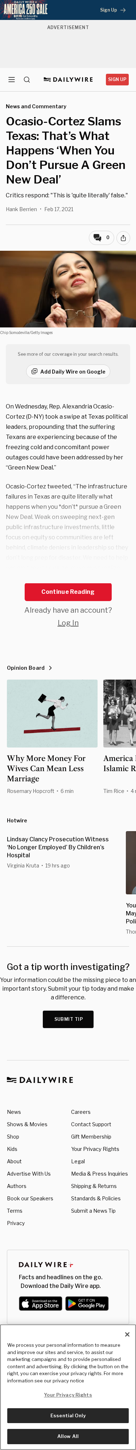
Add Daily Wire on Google (73, 371)
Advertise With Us (29, 1174)
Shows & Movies (27, 1124)
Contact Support (91, 1124)
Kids (12, 1149)
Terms (14, 1211)
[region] (68, 1387)
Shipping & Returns (94, 1186)
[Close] (127, 1334)
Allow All (68, 1436)
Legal (78, 1161)
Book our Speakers (30, 1198)
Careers (81, 1112)
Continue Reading (67, 591)
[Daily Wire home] (68, 80)
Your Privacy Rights (95, 1149)
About (14, 1161)
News (14, 1112)
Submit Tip (68, 1019)
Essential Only (68, 1415)
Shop (13, 1136)
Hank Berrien (21, 209)
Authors (16, 1186)
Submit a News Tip (93, 1211)
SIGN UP (117, 79)
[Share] (123, 238)
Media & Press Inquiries (99, 1174)
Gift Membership (91, 1136)
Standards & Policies (96, 1198)
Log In (68, 623)
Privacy (16, 1223)
